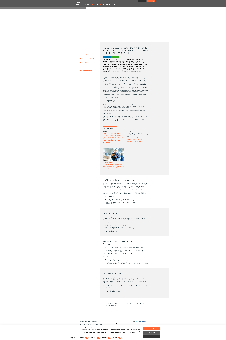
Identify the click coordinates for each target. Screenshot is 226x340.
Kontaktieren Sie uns (110, 125)
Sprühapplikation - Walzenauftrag (87, 58)
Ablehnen (152, 336)
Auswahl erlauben (151, 332)
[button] (107, 57)
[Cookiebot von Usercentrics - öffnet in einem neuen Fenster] (72, 338)
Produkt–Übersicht (87, 4)
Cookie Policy (118, 323)
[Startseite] (76, 3)
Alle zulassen (151, 328)
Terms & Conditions (120, 320)
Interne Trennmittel (84, 62)
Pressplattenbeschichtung (86, 70)
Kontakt (115, 4)
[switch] (98, 338)
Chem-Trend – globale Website (131, 1)
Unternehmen (106, 4)
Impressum (106, 320)
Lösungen (97, 4)
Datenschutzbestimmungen (121, 321)
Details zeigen (127, 337)
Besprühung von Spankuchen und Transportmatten (87, 66)
